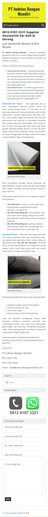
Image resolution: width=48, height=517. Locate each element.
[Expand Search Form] (43, 25)
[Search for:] (24, 382)
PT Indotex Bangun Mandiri (24, 11)
